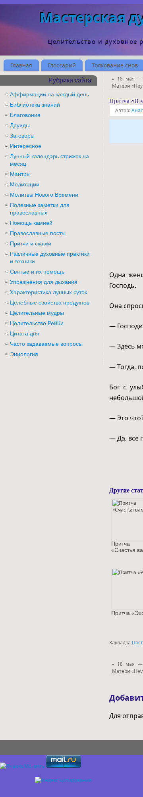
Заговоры (22, 135)
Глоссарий (62, 65)
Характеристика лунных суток (48, 292)
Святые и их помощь (37, 271)
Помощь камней (31, 223)
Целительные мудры (37, 313)
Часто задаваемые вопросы (46, 344)
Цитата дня (24, 333)
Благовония (25, 115)
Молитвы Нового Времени (44, 195)
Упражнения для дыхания (43, 282)
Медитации (24, 184)
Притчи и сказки (30, 243)
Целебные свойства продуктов (49, 302)
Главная (21, 65)
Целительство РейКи (37, 323)
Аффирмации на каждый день (49, 94)
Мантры (20, 174)
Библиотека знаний (35, 105)
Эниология (24, 354)
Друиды (20, 125)
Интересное (25, 146)
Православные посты (38, 233)
